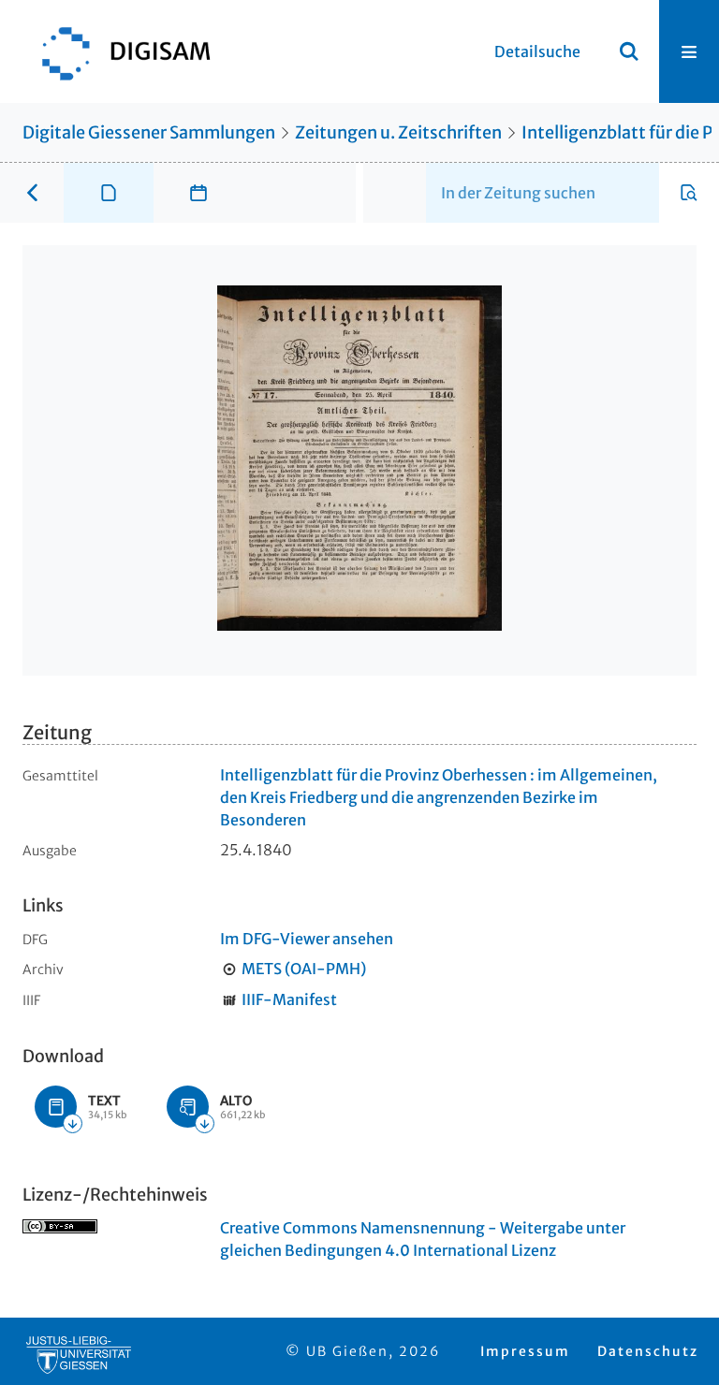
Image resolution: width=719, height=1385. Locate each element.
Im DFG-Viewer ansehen (306, 938)
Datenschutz (647, 1351)
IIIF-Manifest (289, 999)
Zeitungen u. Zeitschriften (398, 132)
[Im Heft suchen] (689, 193)
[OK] (629, 51)
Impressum (525, 1351)
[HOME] (117, 51)
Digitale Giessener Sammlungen (148, 132)
